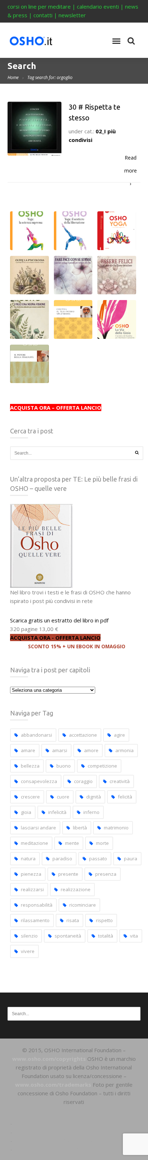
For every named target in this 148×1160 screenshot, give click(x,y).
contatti (42, 15)
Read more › (130, 159)
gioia (26, 812)
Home (13, 77)
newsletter (72, 15)
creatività (120, 781)
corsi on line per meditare (39, 6)
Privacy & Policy (73, 1139)
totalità (105, 936)
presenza (105, 874)
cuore (63, 796)
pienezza (31, 874)
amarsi (59, 750)
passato (98, 858)
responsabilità (36, 905)
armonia (124, 750)
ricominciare (82, 905)
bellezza (30, 766)
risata (72, 920)
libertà (80, 827)
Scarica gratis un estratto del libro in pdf (59, 620)
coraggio (83, 781)
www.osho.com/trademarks (53, 1084)
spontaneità (68, 936)
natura (28, 858)
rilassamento (35, 920)
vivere (27, 951)
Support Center (73, 1122)
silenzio (29, 936)
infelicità (57, 812)
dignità (93, 796)
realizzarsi (32, 889)
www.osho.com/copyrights (49, 1058)
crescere (30, 796)
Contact (74, 1148)
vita (134, 936)
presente (68, 874)
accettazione (83, 735)
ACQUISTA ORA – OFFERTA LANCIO (55, 407)
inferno (91, 812)
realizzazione (76, 889)
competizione (102, 766)
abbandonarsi (36, 735)
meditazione (34, 843)
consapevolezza (39, 781)
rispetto (104, 920)
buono (63, 766)
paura (130, 858)
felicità (125, 796)
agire (119, 735)
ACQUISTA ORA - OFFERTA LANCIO (55, 637)
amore (91, 750)
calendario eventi (98, 6)
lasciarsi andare (38, 827)
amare (28, 750)
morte (102, 843)
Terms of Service (74, 1131)
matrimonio (116, 827)
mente (72, 843)
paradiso (62, 858)
